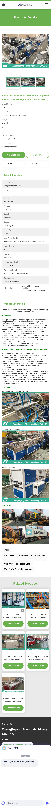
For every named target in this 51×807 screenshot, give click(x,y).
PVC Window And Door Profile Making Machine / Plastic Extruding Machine (38, 616)
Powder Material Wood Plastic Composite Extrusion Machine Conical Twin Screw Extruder (13, 700)
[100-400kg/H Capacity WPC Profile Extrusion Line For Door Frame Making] (37, 642)
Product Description (37, 164)
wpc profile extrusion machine (18, 569)
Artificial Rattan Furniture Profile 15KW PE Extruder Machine (13, 616)
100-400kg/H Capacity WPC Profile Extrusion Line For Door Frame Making (38, 658)
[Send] (48, 803)
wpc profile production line (17, 564)
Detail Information (13, 164)
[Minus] (47, 748)
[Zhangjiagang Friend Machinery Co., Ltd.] (26, 5)
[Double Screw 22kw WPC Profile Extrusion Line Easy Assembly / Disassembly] (13, 642)
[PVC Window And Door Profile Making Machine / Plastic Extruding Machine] (37, 600)
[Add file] (3, 803)
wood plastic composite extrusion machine (24, 555)
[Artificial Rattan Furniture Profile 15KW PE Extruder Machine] (13, 600)
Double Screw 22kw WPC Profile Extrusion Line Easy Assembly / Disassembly (13, 658)
